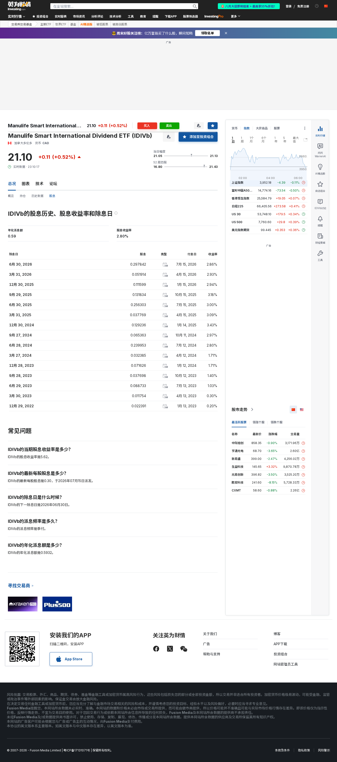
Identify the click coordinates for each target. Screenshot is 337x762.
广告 (206, 644)
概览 (11, 196)
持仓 (23, 196)
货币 (235, 128)
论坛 (53, 183)
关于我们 (210, 634)
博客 (277, 634)
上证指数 (237, 182)
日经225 (237, 206)
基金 (73, 24)
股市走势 (239, 409)
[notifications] (317, 6)
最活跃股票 (239, 422)
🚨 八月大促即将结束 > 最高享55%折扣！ (249, 6)
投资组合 (280, 654)
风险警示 (324, 750)
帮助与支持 (211, 654)
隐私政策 (304, 750)
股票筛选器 (190, 16)
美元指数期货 (240, 230)
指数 (247, 128)
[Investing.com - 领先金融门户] (19, 6)
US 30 (236, 214)
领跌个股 (276, 422)
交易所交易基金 (21, 24)
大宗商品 (262, 128)
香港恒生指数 (240, 198)
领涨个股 (258, 422)
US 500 (237, 222)
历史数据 (37, 196)
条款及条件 (282, 750)
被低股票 (102, 24)
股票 (277, 128)
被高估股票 (119, 24)
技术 (39, 183)
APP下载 (280, 644)
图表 (26, 183)
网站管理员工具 (286, 664)
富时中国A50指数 (243, 190)
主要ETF (45, 24)
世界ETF (60, 24)
